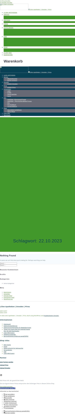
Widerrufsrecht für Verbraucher (13, 348)
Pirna (6, 24)
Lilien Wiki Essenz (9, 333)
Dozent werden (12, 33)
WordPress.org (8, 299)
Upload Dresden (5, 368)
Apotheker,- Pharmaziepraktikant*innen (19, 40)
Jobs (5, 37)
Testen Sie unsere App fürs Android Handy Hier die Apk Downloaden (17, 330)
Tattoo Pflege (11, 51)
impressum (7, 324)
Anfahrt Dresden (12, 22)
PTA (8, 42)
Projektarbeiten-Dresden (51, 316)
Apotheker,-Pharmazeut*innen (16, 38)
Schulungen (8, 28)
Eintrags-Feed (8, 296)
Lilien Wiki (8, 53)
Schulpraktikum (12, 45)
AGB (5, 352)
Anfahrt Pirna (11, 26)
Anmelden (7, 294)
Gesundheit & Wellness (14, 49)
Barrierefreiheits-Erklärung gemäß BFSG (16, 336)
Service (6, 14)
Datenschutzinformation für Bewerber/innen (17, 327)
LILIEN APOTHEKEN (10, 12)
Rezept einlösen (12, 18)
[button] (7, 388)
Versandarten (8, 350)
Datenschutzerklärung (10, 326)
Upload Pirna (4, 365)
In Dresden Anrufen (6, 2)
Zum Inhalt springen (6, 386)
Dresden (7, 20)
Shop (6, 47)
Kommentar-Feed (9, 297)
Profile (9, 31)
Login (9, 30)
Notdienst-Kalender (10, 334)
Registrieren (7, 292)
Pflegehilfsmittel (12, 16)
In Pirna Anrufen (5, 1)
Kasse (9, 35)
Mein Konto (7, 345)
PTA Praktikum (11, 44)
